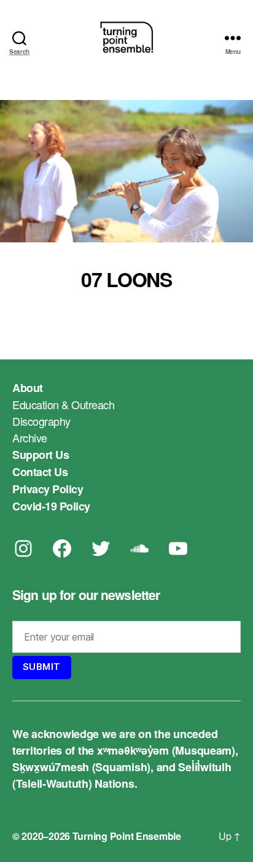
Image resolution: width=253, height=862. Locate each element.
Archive (29, 437)
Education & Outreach (63, 404)
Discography (41, 421)
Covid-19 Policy (51, 506)
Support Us (40, 455)
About (27, 388)
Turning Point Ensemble (126, 836)
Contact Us (40, 472)
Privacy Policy (47, 489)
